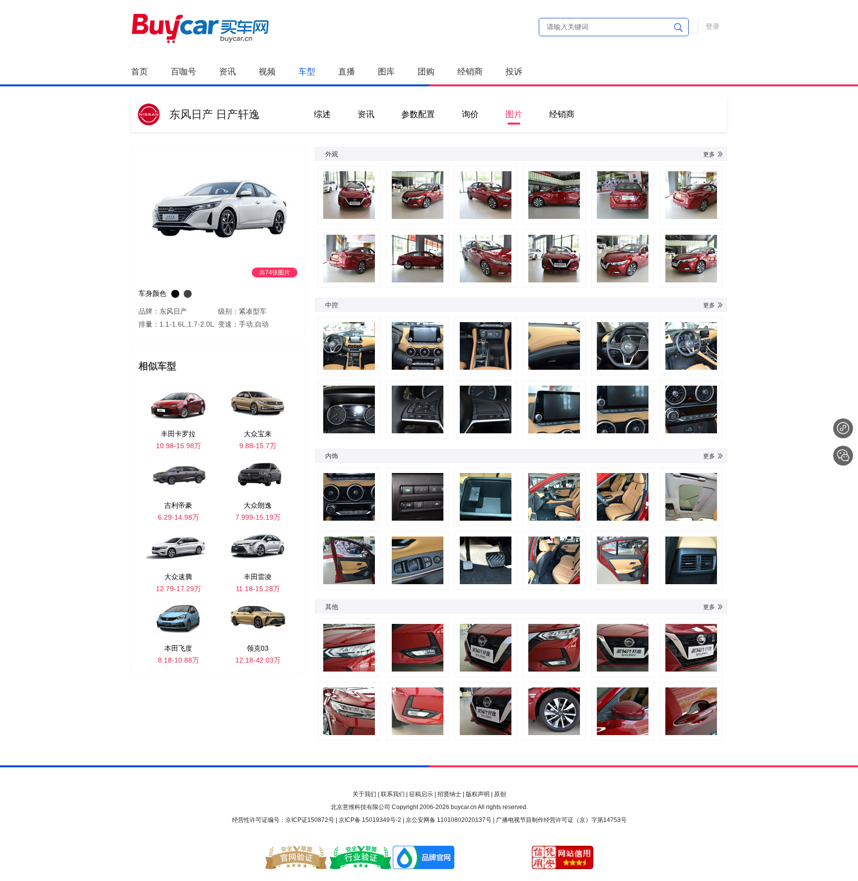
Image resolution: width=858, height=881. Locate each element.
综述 (322, 114)
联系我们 (393, 794)
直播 (346, 71)
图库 (386, 71)
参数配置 (418, 114)
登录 (712, 26)
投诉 (513, 71)
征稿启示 (421, 794)
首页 (139, 71)
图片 (513, 114)
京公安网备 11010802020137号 (449, 819)
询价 (470, 114)
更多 (709, 154)
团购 (426, 71)
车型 (306, 71)
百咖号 (183, 71)
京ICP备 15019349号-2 (370, 819)
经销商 (470, 71)
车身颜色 (152, 293)
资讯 (227, 71)
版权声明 (478, 794)
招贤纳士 (449, 794)
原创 (500, 794)
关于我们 (364, 794)
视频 (267, 71)
